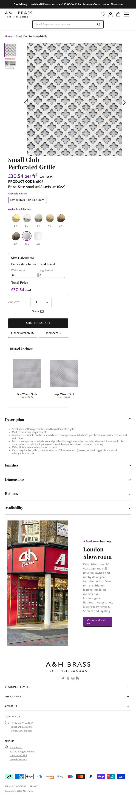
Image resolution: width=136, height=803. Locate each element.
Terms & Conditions (15, 786)
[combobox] (63, 24)
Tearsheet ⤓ (53, 333)
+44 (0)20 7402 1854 (22, 722)
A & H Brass (16, 747)
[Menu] (126, 14)
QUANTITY (14, 302)
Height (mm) (45, 270)
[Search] (99, 24)
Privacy (34, 786)
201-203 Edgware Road (22, 751)
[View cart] (118, 14)
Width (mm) (18, 270)
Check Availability (22, 333)
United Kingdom (18, 759)
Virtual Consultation (21, 730)
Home (8, 36)
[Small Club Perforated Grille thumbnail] (10, 50)
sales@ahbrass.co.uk (21, 726)
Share (35, 311)
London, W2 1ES (18, 755)
